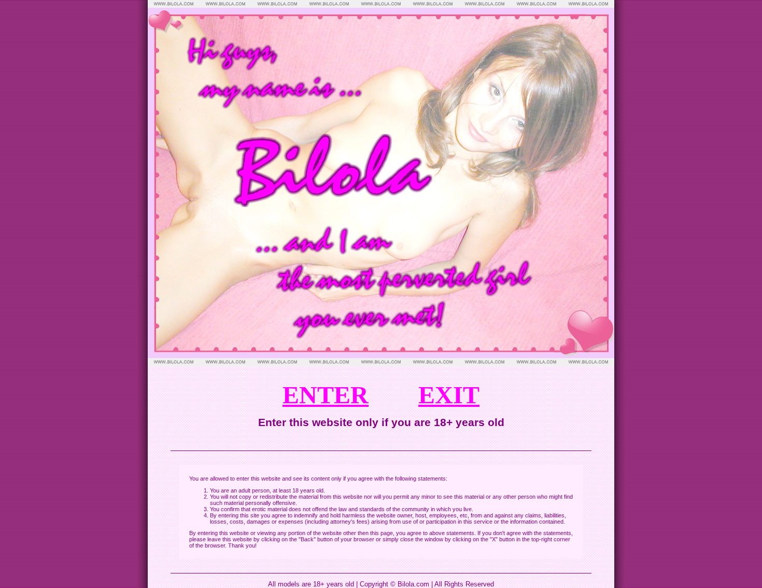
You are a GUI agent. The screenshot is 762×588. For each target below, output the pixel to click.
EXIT (448, 394)
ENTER (326, 394)
